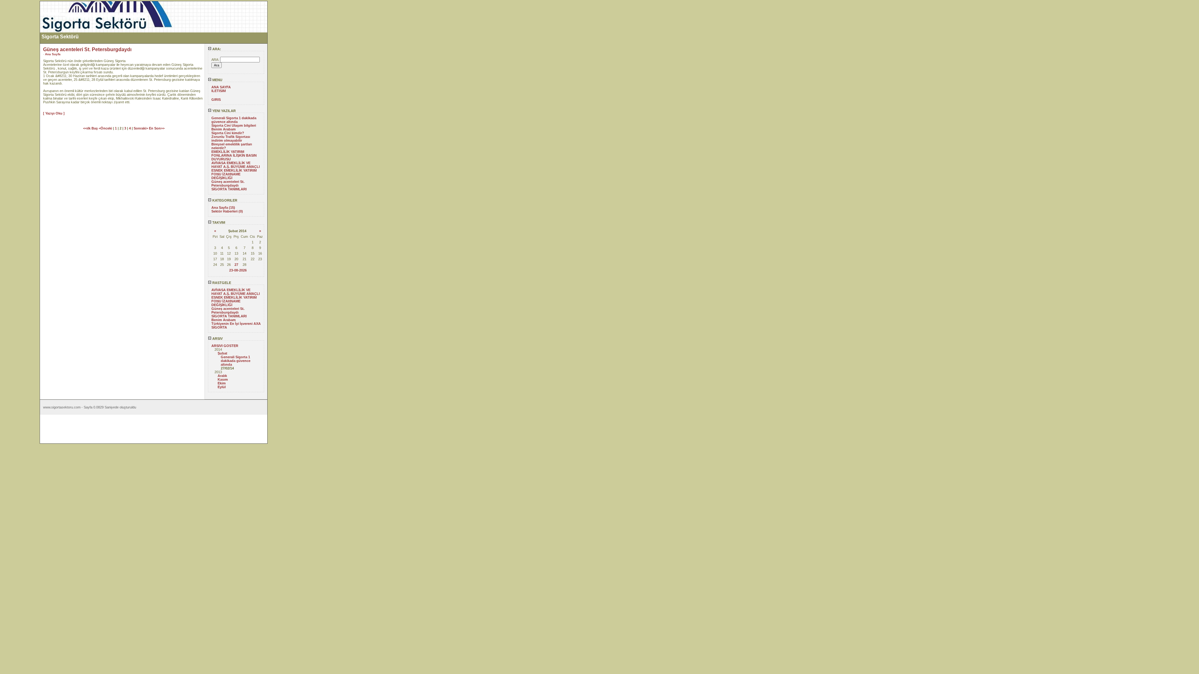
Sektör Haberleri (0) (227, 211)
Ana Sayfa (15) (223, 207)
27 (236, 264)
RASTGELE (221, 283)
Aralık (222, 376)
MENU (216, 80)
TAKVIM (218, 222)
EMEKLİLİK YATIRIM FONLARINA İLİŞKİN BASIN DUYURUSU (234, 155)
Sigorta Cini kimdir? (227, 133)
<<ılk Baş (91, 128)
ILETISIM (218, 91)
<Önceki (106, 128)
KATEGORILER (224, 200)
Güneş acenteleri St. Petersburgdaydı (227, 183)
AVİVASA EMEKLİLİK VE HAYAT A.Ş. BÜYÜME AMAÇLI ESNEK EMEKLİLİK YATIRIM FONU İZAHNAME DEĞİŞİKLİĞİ (235, 170)
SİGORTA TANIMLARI (229, 189)
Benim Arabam (223, 129)
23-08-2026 (238, 270)
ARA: (216, 49)
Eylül (222, 387)
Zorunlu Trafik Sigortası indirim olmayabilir (230, 138)
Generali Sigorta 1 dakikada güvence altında (233, 120)
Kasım (223, 379)
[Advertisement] (19, 94)
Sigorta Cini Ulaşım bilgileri (233, 125)
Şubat (222, 353)
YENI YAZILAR (223, 111)
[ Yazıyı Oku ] (54, 113)
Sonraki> (141, 128)
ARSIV (217, 338)
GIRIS (216, 99)
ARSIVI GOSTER (224, 346)
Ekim (222, 383)
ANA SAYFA (221, 87)
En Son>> (157, 128)
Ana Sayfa (53, 54)
